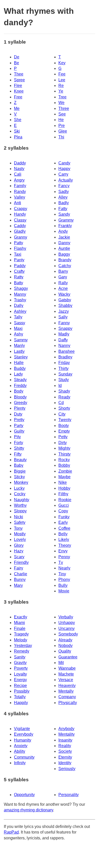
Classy (20, 220)
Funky (64, 517)
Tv (60, 562)
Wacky (64, 294)
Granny (20, 237)
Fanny (64, 323)
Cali (17, 174)
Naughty (21, 500)
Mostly (20, 534)
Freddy (20, 385)
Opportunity (24, 794)
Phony (64, 579)
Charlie (20, 574)
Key (61, 63)
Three (63, 108)
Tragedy (21, 634)
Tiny (62, 574)
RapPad (11, 832)
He (61, 120)
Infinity (20, 763)
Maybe (64, 477)
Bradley (65, 357)
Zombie (65, 471)
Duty (18, 414)
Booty (63, 425)
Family (20, 186)
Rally (63, 283)
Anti (17, 203)
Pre (61, 125)
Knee (19, 91)
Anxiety (20, 746)
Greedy (20, 402)
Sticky (19, 477)
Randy (20, 191)
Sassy (19, 323)
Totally (20, 697)
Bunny (20, 579)
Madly (63, 334)
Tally (18, 317)
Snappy (65, 328)
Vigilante (22, 728)
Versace (65, 680)
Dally (18, 305)
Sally (63, 317)
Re (61, 85)
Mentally (66, 691)
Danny (64, 243)
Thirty (63, 368)
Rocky (64, 460)
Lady (18, 374)
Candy (64, 163)
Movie (63, 591)
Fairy (18, 568)
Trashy (20, 300)
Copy (63, 511)
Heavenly (67, 685)
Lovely (20, 539)
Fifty (18, 454)
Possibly (21, 691)
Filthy (63, 494)
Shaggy (21, 288)
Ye (60, 91)
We (61, 102)
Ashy (18, 334)
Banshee (66, 351)
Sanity (19, 657)
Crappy (20, 208)
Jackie (64, 237)
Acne (63, 288)
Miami (19, 622)
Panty (19, 260)
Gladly (20, 231)
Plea (18, 137)
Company (67, 697)
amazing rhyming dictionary (28, 810)
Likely (63, 539)
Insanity (65, 740)
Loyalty (20, 674)
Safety (19, 522)
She (17, 120)
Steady (20, 380)
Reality (64, 746)
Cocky (19, 494)
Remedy (21, 651)
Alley (63, 197)
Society (65, 751)
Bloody (20, 397)
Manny (20, 294)
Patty (18, 243)
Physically (67, 702)
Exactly (20, 617)
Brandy (64, 260)
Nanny (64, 345)
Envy (63, 551)
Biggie (20, 471)
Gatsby (64, 300)
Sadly (63, 191)
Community (24, 757)
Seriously (66, 768)
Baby (18, 465)
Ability (19, 751)
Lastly (19, 351)
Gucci (63, 505)
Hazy (18, 551)
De (16, 57)
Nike (62, 482)
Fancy (64, 186)
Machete (66, 674)
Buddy (20, 368)
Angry (19, 180)
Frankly (65, 226)
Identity (64, 763)
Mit (61, 662)
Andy (63, 231)
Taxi (17, 254)
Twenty (64, 420)
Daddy (20, 163)
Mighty (64, 448)
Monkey (21, 482)
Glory (19, 545)
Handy (20, 214)
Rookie (64, 500)
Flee (18, 85)
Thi (61, 137)
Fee (61, 74)
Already (65, 640)
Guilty (19, 431)
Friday (64, 362)
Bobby (64, 465)
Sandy (64, 214)
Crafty (19, 271)
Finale (19, 628)
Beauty (20, 460)
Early (63, 522)
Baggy (64, 254)
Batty (18, 283)
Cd (61, 402)
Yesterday (23, 645)
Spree (19, 80)
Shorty (64, 408)
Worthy (20, 505)
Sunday (65, 374)
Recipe (20, 685)
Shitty (19, 448)
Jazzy (63, 311)
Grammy (66, 220)
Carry (63, 174)
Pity (17, 437)
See (62, 114)
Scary (19, 557)
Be (16, 63)
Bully (63, 585)
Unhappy (66, 622)
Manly (19, 345)
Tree (62, 97)
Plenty (19, 408)
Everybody (23, 734)
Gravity (20, 662)
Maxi (18, 328)
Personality (68, 794)
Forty (18, 442)
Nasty (19, 168)
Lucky (19, 488)
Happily (21, 702)
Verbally (65, 617)
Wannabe (67, 668)
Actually (65, 180)
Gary (62, 277)
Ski (17, 131)
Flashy (20, 248)
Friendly (21, 562)
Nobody (65, 645)
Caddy (20, 226)
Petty (63, 437)
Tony (18, 528)
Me (17, 108)
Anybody (66, 728)
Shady (64, 391)
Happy (64, 168)
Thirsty (64, 454)
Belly (63, 534)
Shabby (65, 305)
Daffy (63, 340)
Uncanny (66, 628)
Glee (62, 131)
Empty (64, 431)
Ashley (20, 311)
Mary (18, 585)
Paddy (20, 266)
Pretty (19, 420)
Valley (19, 197)
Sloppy (20, 511)
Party (18, 425)
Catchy (64, 266)
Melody (20, 640)
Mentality (66, 734)
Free (18, 97)
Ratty (18, 277)
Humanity (22, 740)
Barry (63, 271)
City (61, 414)
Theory (64, 545)
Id (60, 385)
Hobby (64, 488)
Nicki (18, 517)
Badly (63, 203)
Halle (19, 362)
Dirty (62, 442)
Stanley (21, 357)
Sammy (21, 340)
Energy (20, 680)
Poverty (21, 668)
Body (18, 391)
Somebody (68, 634)
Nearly (64, 568)
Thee (18, 74)
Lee (61, 80)
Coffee (64, 528)
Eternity (65, 757)
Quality (64, 651)
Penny (64, 557)
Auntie (64, 248)
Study (63, 380)
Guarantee (67, 657)
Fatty (62, 208)
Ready (64, 397)
